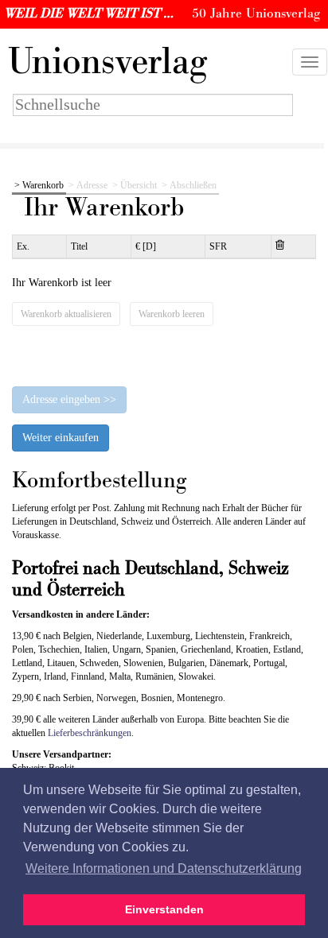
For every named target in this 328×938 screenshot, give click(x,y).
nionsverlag (107, 62)
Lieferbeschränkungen (89, 732)
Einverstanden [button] (164, 909)
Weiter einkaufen (60, 438)
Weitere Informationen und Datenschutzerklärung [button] (163, 868)
